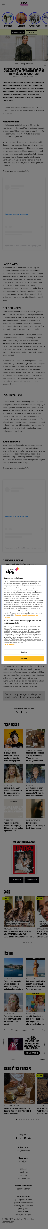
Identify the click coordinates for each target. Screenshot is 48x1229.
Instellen (24, 652)
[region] (24, 614)
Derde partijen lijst (9, 644)
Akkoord (24, 658)
